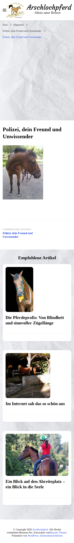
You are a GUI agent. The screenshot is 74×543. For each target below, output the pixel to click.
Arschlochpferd (49, 7)
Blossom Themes (58, 532)
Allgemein (18, 24)
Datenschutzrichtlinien (51, 535)
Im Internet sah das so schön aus (35, 403)
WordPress (33, 535)
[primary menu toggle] (4, 10)
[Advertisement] (37, 79)
